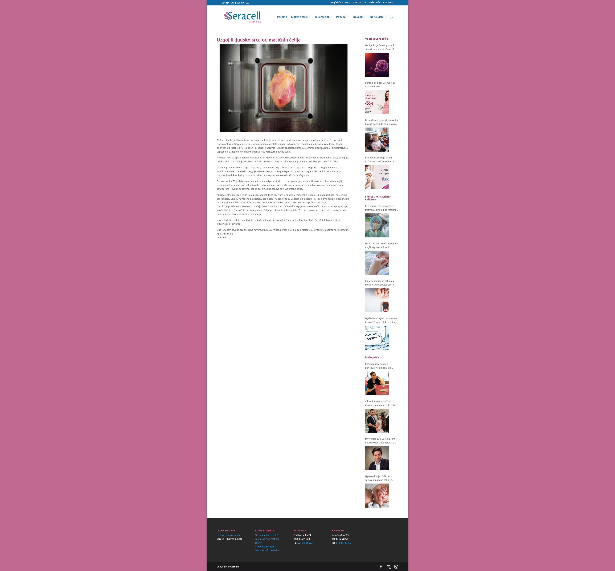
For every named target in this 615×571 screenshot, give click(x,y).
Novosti (358, 17)
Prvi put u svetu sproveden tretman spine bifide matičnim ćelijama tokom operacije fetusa (381, 208)
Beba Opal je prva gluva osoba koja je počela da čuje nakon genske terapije (381, 122)
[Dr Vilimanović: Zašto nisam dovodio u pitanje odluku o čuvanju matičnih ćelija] (377, 458)
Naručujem (377, 17)
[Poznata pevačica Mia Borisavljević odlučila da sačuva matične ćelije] (377, 383)
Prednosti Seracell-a (266, 546)
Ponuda (341, 17)
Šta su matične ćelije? (266, 535)
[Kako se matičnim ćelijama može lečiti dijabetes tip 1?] (377, 300)
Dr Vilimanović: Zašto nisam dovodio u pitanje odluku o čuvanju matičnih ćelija (380, 441)
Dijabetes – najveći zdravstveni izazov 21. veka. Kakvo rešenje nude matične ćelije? (381, 320)
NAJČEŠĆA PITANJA (340, 3)
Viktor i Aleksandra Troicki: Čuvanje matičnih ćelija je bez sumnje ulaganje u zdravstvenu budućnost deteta (381, 403)
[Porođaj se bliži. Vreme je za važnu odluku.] (377, 102)
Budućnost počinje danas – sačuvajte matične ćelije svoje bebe (381, 159)
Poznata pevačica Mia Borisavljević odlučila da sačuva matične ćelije (378, 366)
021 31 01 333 (243, 2)
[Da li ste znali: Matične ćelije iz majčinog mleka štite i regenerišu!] (377, 263)
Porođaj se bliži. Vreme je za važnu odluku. (380, 84)
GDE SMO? (388, 3)
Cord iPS (235, 566)
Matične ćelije (299, 17)
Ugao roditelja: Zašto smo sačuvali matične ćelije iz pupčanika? (378, 478)
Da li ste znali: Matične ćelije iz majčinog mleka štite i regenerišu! (381, 245)
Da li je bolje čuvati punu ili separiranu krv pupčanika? (379, 47)
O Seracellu (322, 17)
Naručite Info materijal (267, 550)
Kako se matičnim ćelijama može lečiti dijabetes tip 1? (379, 282)
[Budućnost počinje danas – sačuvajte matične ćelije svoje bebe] (377, 177)
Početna (282, 17)
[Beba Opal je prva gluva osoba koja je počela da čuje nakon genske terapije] (377, 140)
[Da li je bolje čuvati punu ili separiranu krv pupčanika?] (377, 65)
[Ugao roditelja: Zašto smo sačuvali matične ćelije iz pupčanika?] (377, 496)
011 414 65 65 (228, 2)
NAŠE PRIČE (374, 3)
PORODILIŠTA (359, 3)
